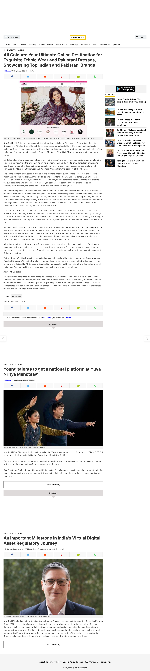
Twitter (68, 317)
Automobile (61, 45)
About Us (43, 662)
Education (105, 45)
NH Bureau (7, 71)
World (23, 45)
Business (74, 45)
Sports (32, 45)
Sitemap (79, 662)
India (15, 45)
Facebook (47, 317)
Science (116, 45)
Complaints (106, 662)
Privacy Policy (55, 662)
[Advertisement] (75, 16)
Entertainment (46, 45)
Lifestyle (85, 45)
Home (7, 45)
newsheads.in (81, 668)
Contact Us (94, 662)
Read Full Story (53, 484)
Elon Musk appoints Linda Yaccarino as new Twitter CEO (147, 339)
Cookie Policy (69, 662)
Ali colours (16, 296)
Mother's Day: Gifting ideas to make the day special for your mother (3, 339)
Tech (95, 45)
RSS (86, 662)
